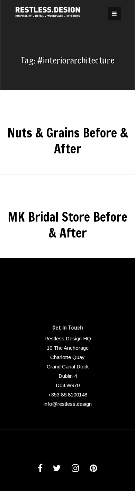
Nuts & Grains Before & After (67, 141)
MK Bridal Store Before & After (67, 225)
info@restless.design (68, 404)
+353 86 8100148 (67, 395)
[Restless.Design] (48, 21)
